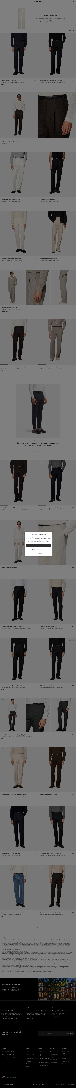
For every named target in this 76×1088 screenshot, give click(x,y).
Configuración (38, 553)
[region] (38, 544)
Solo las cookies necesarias (38, 549)
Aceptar (38, 545)
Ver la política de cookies (43, 541)
